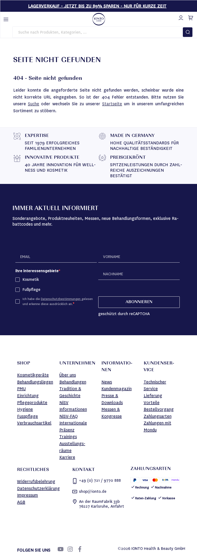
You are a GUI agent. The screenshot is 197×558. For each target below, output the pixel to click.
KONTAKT (83, 470)
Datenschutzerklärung (38, 488)
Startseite (112, 104)
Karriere (67, 457)
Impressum (27, 495)
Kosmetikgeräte (33, 375)
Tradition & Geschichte (70, 392)
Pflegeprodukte (32, 402)
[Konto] (180, 17)
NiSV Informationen (73, 406)
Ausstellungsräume (72, 447)
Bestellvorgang (159, 409)
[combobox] (98, 32)
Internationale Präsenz (73, 426)
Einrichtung (28, 396)
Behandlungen (72, 382)
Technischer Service (155, 385)
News (106, 382)
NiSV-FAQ (68, 416)
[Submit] (187, 32)
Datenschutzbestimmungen (61, 299)
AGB (21, 502)
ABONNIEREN (139, 302)
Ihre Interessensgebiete (37, 271)
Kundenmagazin (116, 389)
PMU (21, 389)
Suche (33, 104)
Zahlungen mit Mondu (157, 426)
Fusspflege (27, 416)
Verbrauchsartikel (34, 423)
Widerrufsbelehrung (36, 481)
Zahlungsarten (158, 416)
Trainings (68, 437)
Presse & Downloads (112, 399)
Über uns (67, 375)
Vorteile (152, 402)
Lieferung (153, 396)
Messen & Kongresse (111, 412)
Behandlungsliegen (35, 382)
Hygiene (25, 409)
